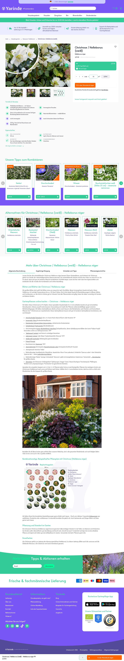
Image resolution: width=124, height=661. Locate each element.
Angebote (59, 613)
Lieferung (8, 598)
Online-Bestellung (37, 605)
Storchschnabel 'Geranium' (34, 318)
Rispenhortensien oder (51, 347)
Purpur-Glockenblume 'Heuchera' (46, 328)
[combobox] (73, 8)
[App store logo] (92, 604)
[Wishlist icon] (29, 167)
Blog (57, 598)
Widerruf (8, 616)
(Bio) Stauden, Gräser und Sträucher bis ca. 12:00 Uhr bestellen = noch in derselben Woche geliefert (62, 20)
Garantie (59, 609)
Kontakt (8, 609)
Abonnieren (49, 566)
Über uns (8, 602)
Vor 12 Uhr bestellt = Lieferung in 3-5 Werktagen (23, 29)
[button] (121, 8)
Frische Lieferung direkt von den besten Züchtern (80, 29)
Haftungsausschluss (96, 650)
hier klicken (104, 90)
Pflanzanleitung (36, 602)
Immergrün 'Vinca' (31, 320)
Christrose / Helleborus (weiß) (47, 39)
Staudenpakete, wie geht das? (40, 598)
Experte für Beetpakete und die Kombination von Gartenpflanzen (109, 29)
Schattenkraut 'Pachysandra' (34, 326)
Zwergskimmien (31, 347)
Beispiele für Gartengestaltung (66, 605)
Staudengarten (15, 39)
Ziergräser (29, 362)
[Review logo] (98, 621)
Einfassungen (93, 516)
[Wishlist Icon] (115, 47)
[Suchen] (51, 8)
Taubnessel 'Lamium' (32, 333)
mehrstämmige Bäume (44, 354)
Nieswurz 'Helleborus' (29, 39)
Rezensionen (9, 605)
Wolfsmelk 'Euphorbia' (32, 339)
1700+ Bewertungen (60, 2)
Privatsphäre (84, 650)
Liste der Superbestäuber (39, 609)
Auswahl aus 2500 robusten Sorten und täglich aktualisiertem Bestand (52, 29)
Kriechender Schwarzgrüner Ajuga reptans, (39, 323)
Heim (6, 39)
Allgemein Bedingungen (111, 650)
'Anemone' (39, 344)
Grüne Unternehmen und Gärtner (67, 602)
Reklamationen (10, 613)
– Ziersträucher (95, 357)
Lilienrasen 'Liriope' (31, 336)
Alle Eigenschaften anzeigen (13, 146)
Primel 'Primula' (30, 341)
